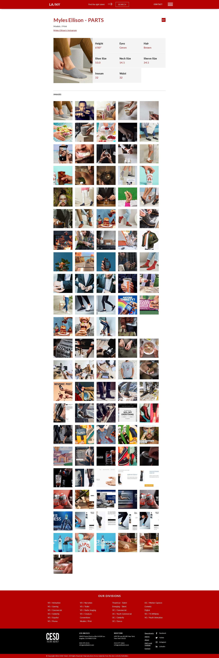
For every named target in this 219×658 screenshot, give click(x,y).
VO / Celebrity (53, 614)
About (147, 640)
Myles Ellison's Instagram (65, 30)
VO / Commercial (55, 610)
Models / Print (86, 621)
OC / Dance (117, 621)
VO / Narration (86, 602)
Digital (147, 610)
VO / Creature (86, 614)
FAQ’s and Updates (148, 644)
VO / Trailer (84, 606)
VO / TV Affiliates (152, 614)
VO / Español (53, 617)
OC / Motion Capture (153, 602)
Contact (158, 4)
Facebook (162, 633)
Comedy (148, 606)
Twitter (161, 638)
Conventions (85, 617)
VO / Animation (54, 602)
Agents (147, 637)
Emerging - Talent (119, 606)
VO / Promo (53, 621)
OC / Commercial (119, 610)
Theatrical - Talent (119, 602)
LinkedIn (162, 647)
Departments (149, 633)
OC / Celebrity (118, 617)
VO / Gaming (53, 606)
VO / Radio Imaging (88, 610)
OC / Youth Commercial (122, 614)
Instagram (162, 642)
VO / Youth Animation (154, 617)
